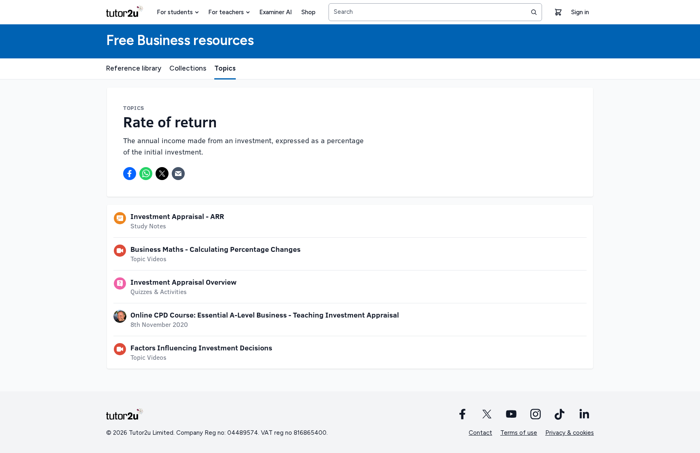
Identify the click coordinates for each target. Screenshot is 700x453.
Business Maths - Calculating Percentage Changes (215, 249)
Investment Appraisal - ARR (177, 216)
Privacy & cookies (569, 432)
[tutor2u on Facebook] (462, 414)
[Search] (534, 12)
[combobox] (435, 12)
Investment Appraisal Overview (183, 282)
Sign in (580, 12)
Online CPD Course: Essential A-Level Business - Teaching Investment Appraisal (264, 315)
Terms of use (518, 432)
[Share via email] (178, 173)
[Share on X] (162, 173)
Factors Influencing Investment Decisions (201, 347)
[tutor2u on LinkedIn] (584, 414)
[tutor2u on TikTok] (560, 414)
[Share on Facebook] (129, 173)
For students (175, 12)
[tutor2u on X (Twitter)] (487, 414)
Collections (187, 68)
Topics (225, 68)
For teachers (226, 12)
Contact (480, 432)
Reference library (133, 68)
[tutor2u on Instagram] (535, 414)
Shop (308, 12)
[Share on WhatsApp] (145, 173)
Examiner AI (275, 12)
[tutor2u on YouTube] (511, 414)
